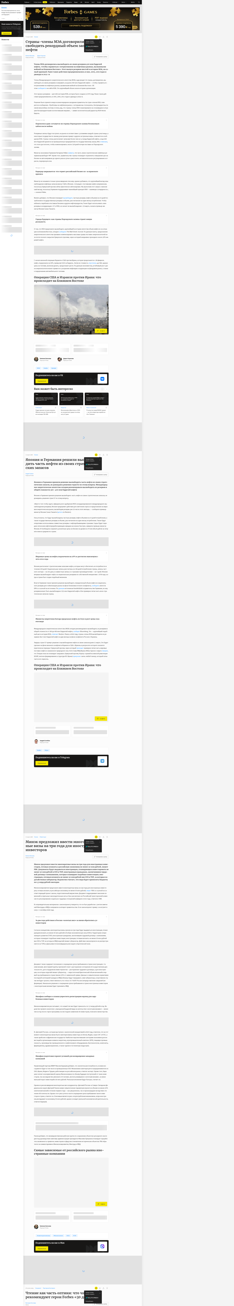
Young (98, 2)
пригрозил (77, 612)
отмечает (55, 590)
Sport (93, 2)
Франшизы (61, 2)
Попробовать (89, 50)
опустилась (93, 248)
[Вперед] (111, 334)
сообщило (95, 556)
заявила (71, 153)
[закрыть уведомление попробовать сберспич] (99, 42)
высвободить (68, 198)
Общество (63, 393)
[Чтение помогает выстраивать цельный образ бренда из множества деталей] (29, 1301)
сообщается (42, 88)
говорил (105, 607)
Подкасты (69, 2)
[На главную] (5, 2)
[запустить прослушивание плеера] (99, 36)
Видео (76, 2)
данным (61, 559)
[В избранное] (58, 331)
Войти (133, 2)
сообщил (76, 587)
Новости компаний (91, 393)
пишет (88, 846)
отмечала (103, 142)
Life (81, 2)
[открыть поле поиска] (138, 2)
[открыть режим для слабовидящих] (96, 36)
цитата (60, 497)
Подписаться (42, 366)
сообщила (62, 232)
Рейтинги (52, 2)
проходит (80, 604)
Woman (87, 2)
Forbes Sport (39, 393)
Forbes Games (40, 2)
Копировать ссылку (101, 56)
